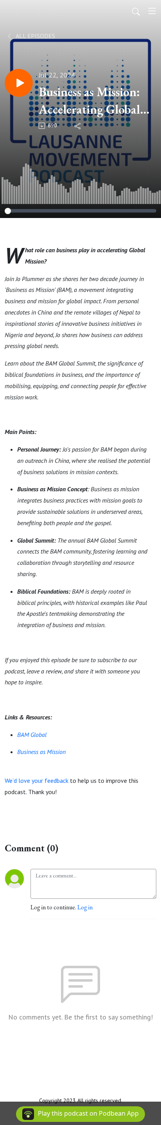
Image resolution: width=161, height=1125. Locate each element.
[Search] (136, 11)
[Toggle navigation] (152, 11)
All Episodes (34, 36)
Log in (85, 907)
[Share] (77, 125)
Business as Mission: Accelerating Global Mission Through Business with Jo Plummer (89, 101)
